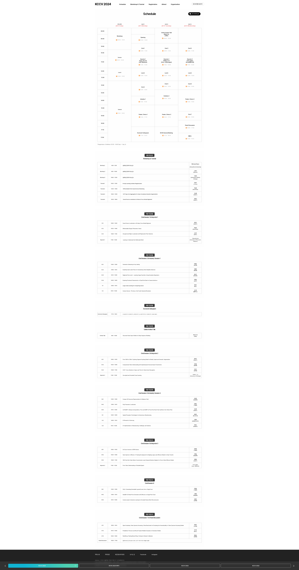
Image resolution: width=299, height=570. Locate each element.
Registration (153, 4)
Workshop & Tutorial (137, 4)
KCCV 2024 (103, 4)
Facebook (143, 554)
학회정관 (107, 554)
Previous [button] (5, 566)
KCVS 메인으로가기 (197, 4)
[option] (43, 566)
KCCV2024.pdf (195, 14)
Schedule (122, 4)
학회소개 (97, 554)
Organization (175, 4)
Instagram (154, 554)
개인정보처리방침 (119, 554)
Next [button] (293, 566)
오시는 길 (132, 554)
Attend (164, 4)
